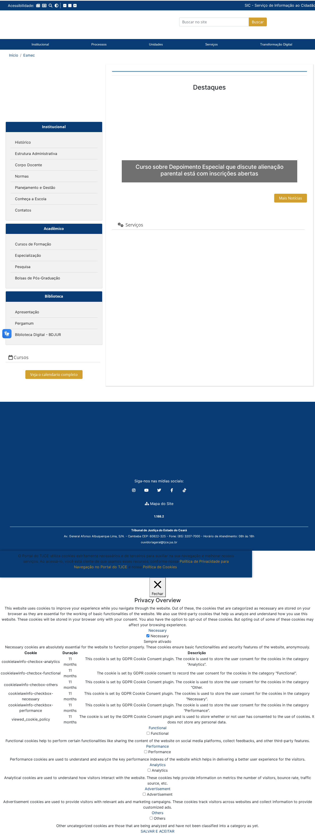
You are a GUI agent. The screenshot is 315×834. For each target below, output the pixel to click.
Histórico (23, 142)
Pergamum (24, 323)
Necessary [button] (158, 630)
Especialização (28, 255)
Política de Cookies (160, 567)
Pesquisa (22, 266)
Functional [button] (157, 727)
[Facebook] (172, 490)
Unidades (156, 44)
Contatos (23, 210)
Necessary (160, 636)
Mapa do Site (161, 503)
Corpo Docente (28, 165)
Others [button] (157, 812)
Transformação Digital (276, 44)
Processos (99, 44)
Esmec (29, 55)
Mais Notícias (290, 198)
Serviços (211, 44)
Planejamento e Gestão (35, 187)
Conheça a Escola (30, 198)
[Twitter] (159, 490)
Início (13, 55)
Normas (22, 176)
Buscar (258, 21)
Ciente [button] (124, 572)
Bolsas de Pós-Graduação (37, 278)
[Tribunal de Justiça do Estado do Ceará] (40, 22)
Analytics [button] (158, 764)
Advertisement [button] (157, 788)
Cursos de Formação (33, 244)
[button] (38, 5)
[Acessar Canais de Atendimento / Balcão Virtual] (302, 817)
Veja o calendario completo (54, 374)
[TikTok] (184, 490)
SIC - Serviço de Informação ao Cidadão (249, 5)
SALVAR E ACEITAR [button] (157, 831)
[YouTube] (147, 490)
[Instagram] (134, 490)
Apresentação (27, 312)
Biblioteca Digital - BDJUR (38, 334)
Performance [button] (157, 746)
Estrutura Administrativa (36, 153)
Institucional (40, 44)
